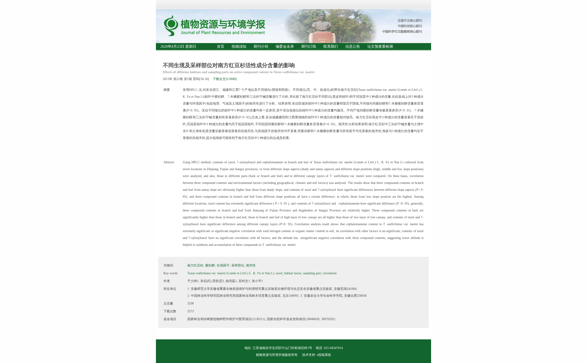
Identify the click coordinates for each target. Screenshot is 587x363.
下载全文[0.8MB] (225, 79)
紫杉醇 (210, 265)
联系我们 (330, 46)
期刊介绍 (261, 46)
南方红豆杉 (195, 265)
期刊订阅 (308, 46)
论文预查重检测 (380, 46)
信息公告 (352, 46)
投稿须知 (239, 46)
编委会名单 (285, 46)
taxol (279, 273)
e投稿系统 (324, 355)
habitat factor (292, 273)
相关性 (251, 265)
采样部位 (237, 265)
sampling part (312, 273)
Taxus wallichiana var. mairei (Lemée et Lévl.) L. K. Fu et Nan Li (230, 273)
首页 (220, 46)
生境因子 (223, 265)
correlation (330, 273)
